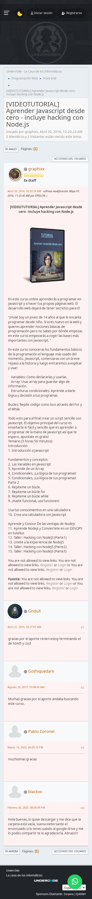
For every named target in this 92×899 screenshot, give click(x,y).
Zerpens (69, 894)
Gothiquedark (41, 671)
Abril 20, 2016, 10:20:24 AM (24, 191)
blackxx (35, 791)
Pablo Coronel (41, 731)
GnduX (34, 611)
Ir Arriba (11, 851)
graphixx (36, 169)
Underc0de (12, 870)
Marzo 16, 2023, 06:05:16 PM (25, 747)
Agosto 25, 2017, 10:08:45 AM (26, 687)
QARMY (81, 894)
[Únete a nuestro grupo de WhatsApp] (74, 881)
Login (62, 565)
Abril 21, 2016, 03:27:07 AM (24, 627)
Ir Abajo (11, 149)
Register (46, 565)
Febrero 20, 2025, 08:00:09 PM (26, 807)
